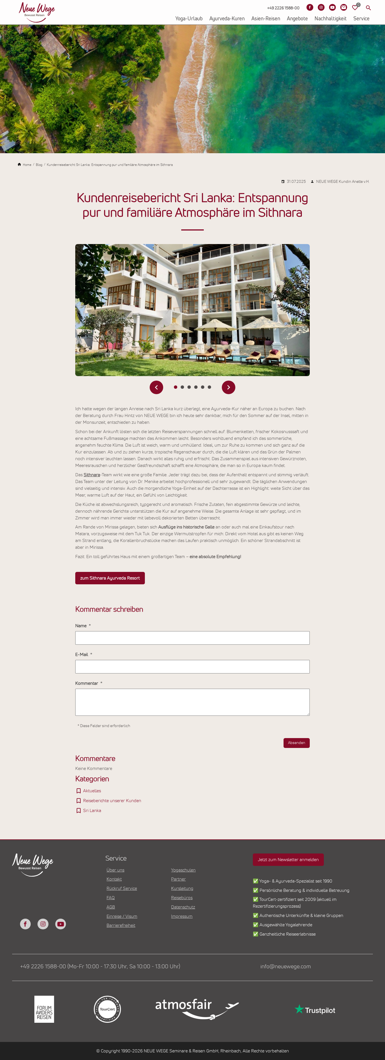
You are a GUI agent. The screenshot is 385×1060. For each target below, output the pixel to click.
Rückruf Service (122, 888)
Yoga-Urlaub (189, 18)
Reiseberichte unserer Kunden (112, 800)
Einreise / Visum (122, 916)
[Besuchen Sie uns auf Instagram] (321, 7)
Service (361, 18)
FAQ (111, 898)
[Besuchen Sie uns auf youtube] (60, 924)
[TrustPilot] (314, 1009)
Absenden (296, 743)
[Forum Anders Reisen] (43, 1009)
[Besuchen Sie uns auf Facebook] (309, 7)
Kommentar (87, 683)
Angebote (297, 18)
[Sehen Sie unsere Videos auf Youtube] (332, 7)
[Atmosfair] (197, 1009)
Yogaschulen (183, 870)
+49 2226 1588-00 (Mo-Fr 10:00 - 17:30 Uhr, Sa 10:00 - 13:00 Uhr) (100, 966)
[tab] (175, 387)
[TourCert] (107, 1009)
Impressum (182, 916)
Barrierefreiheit (121, 925)
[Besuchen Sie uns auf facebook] (25, 924)
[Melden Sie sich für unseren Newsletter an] (343, 7)
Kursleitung (182, 888)
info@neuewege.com (285, 966)
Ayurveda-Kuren (227, 18)
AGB (111, 907)
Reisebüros (182, 898)
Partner (178, 879)
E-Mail (82, 654)
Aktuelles (92, 791)
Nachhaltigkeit (331, 18)
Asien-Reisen (265, 18)
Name (81, 626)
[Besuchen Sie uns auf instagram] (42, 924)
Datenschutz (183, 907)
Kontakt (114, 879)
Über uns (115, 870)
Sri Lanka (92, 810)
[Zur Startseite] (37, 12)
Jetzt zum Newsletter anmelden (288, 859)
